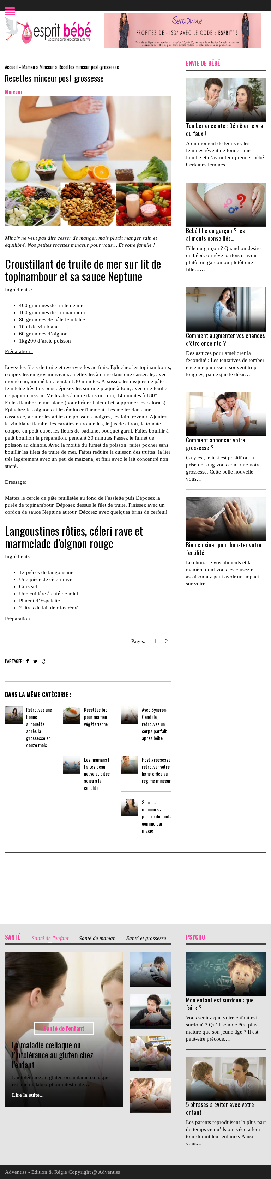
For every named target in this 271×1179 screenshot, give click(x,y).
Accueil (11, 66)
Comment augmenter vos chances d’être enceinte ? (225, 339)
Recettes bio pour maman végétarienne (96, 716)
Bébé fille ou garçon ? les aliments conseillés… (215, 234)
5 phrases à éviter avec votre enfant (220, 1108)
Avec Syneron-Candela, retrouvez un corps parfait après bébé (155, 724)
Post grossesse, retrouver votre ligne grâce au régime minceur (156, 770)
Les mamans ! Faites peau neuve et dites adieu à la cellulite (97, 773)
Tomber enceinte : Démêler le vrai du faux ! (225, 129)
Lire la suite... (28, 1095)
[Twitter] (35, 661)
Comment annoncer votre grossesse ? (215, 443)
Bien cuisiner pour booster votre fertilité (223, 548)
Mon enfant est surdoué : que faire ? (220, 1003)
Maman (28, 66)
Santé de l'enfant (63, 1028)
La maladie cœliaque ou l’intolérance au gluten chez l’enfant (52, 1055)
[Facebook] (27, 661)
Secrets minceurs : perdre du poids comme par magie (156, 816)
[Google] (44, 661)
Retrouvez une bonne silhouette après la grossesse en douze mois (39, 727)
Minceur (47, 66)
